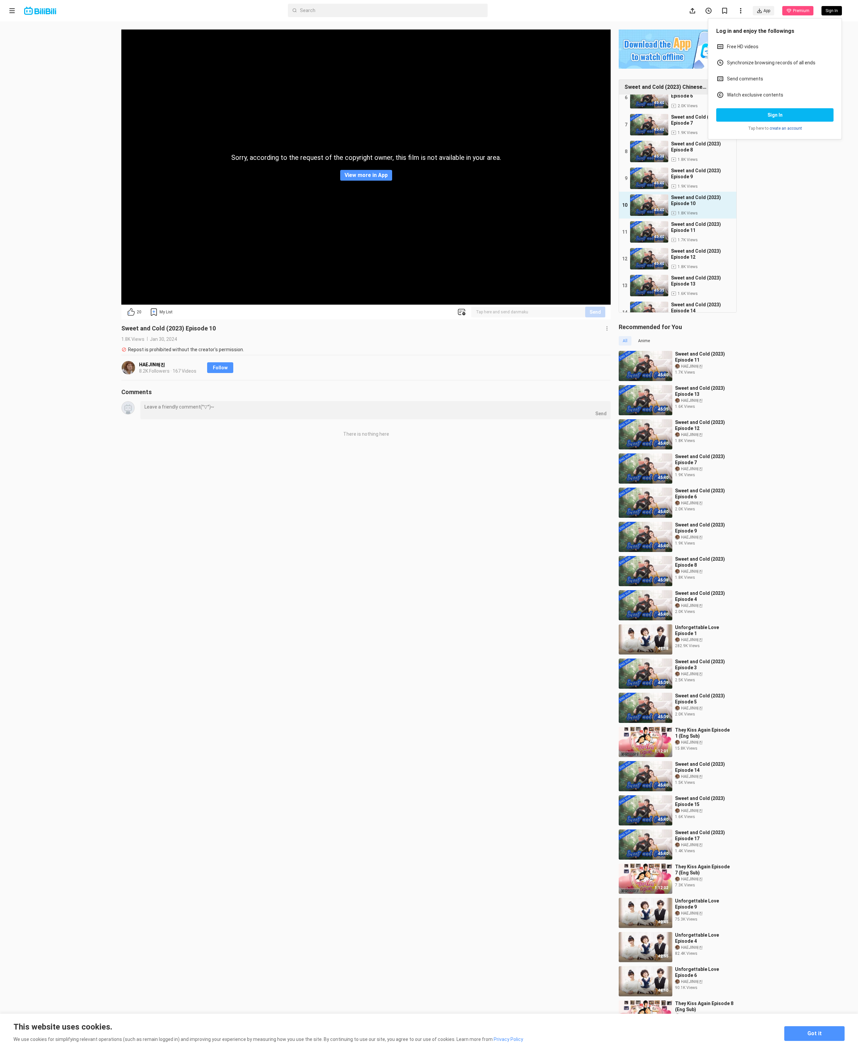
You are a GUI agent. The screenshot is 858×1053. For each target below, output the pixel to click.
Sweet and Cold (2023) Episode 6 (700, 493)
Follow (220, 367)
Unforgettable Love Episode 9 (697, 904)
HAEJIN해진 (152, 364)
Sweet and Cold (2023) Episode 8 (700, 562)
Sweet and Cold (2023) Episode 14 (700, 767)
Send (595, 312)
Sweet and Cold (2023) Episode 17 (700, 835)
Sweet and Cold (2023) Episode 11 (700, 357)
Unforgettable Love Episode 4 (697, 938)
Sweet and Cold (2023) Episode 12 (700, 425)
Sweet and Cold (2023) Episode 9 (700, 528)
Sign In (775, 115)
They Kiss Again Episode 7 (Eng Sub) (702, 869)
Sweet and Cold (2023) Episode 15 (700, 801)
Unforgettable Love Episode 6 (697, 972)
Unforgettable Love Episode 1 (697, 630)
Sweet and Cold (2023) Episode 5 (700, 698)
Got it (814, 1033)
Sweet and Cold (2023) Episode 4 (700, 596)
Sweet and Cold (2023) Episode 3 (700, 664)
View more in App (366, 175)
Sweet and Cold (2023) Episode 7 (700, 459)
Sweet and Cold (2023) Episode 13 (700, 391)
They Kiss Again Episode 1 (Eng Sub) (702, 733)
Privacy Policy (508, 1039)
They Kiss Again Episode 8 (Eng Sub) (704, 1006)
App (766, 10)
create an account (786, 128)
